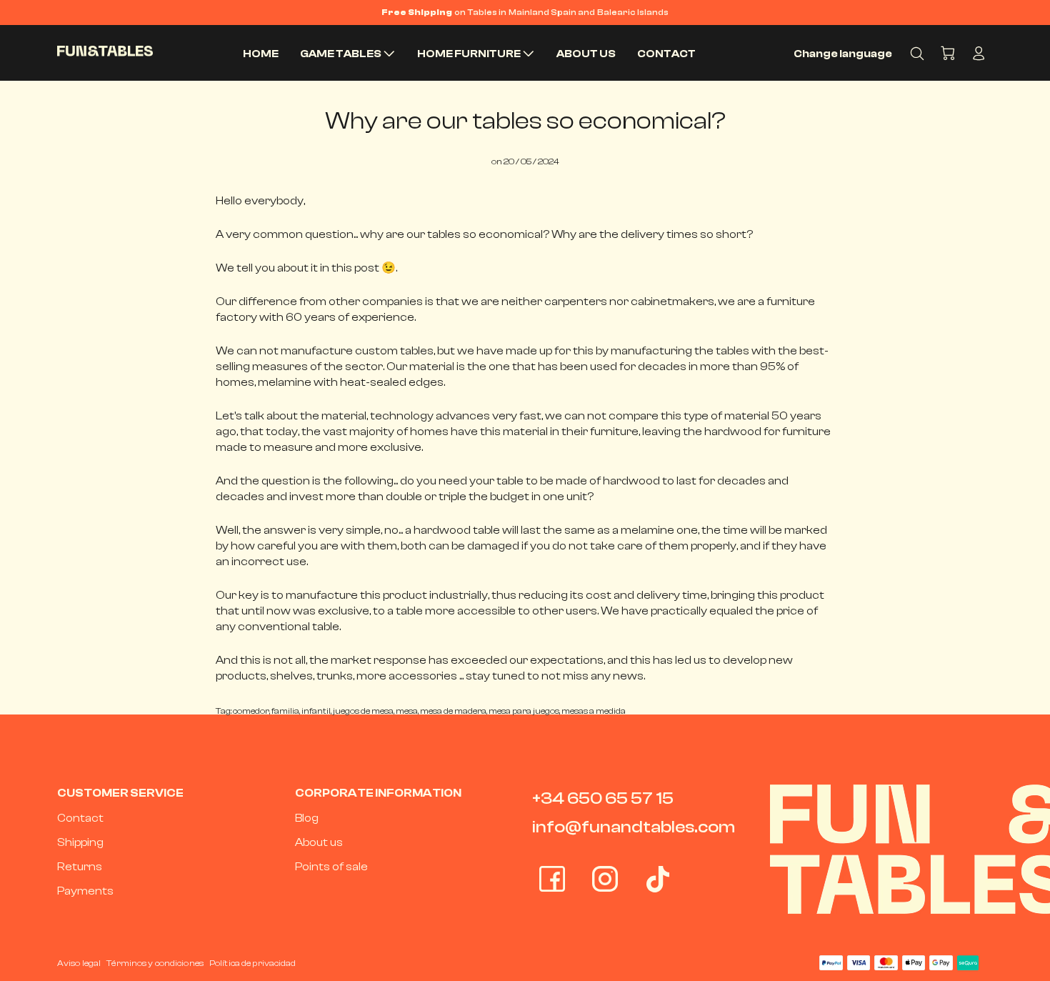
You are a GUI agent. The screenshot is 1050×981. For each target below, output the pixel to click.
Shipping (80, 842)
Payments (85, 891)
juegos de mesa (363, 711)
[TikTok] (658, 879)
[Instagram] (605, 879)
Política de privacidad (252, 963)
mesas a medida (593, 711)
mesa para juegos (524, 711)
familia (285, 711)
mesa (407, 711)
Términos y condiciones (155, 963)
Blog (307, 818)
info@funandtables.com (633, 827)
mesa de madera (453, 711)
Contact (80, 818)
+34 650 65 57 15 (603, 798)
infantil (316, 711)
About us (319, 842)
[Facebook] (552, 879)
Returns (79, 866)
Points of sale (331, 866)
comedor (251, 711)
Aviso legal (79, 963)
